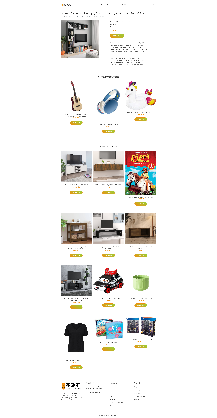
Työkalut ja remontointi (116, 402)
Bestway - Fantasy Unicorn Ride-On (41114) (140, 112)
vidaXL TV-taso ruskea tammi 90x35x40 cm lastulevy (140, 248)
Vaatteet (112, 406)
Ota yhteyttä (137, 390)
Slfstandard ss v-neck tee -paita (76, 360)
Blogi (140, 5)
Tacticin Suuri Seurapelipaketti (108, 342)
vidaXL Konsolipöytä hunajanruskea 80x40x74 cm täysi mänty (76, 248)
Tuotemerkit (149, 5)
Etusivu (63, 16)
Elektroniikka (99, 5)
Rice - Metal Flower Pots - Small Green (140, 298)
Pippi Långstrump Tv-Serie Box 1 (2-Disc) (140, 197)
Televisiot (128, 22)
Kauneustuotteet (113, 5)
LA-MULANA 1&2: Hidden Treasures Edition (141, 340)
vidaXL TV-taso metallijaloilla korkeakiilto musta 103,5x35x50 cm (76, 299)
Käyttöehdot (137, 393)
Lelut (133, 5)
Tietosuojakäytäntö (140, 396)
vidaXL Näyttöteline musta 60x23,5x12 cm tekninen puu (108, 248)
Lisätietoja (117, 35)
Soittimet (125, 5)
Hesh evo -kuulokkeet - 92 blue (108, 125)
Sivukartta (137, 399)
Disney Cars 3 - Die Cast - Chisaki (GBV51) (108, 298)
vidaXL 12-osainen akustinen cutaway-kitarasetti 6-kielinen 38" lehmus (76, 115)
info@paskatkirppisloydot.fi (94, 392)
